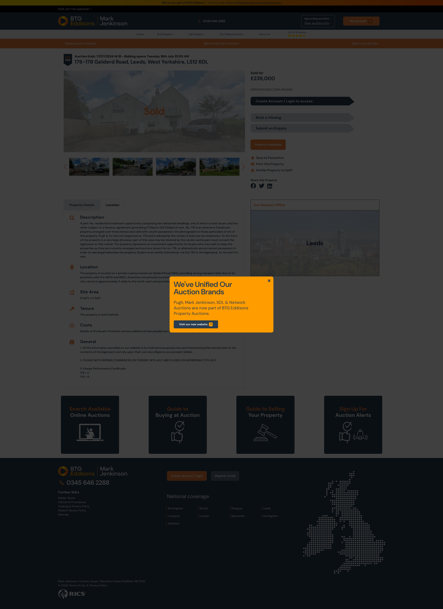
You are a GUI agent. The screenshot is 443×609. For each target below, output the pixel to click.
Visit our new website (193, 324)
